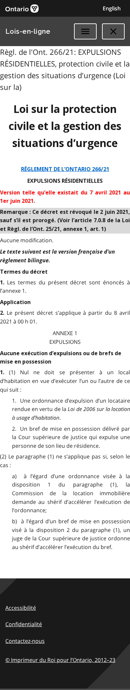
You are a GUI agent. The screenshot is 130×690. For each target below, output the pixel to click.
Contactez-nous (25, 641)
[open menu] (85, 31)
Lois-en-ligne (27, 31)
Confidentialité (23, 624)
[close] (113, 31)
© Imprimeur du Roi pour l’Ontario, (60, 660)
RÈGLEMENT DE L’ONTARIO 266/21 (65, 169)
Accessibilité (20, 607)
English (112, 8)
